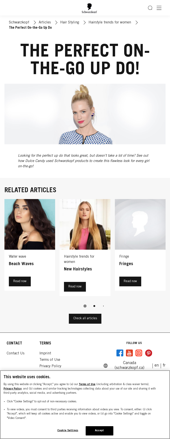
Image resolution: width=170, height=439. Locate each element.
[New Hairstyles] (85, 248)
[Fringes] (140, 248)
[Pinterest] (148, 353)
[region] (85, 404)
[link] (164, 366)
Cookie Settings (67, 430)
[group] (85, 256)
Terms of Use (87, 384)
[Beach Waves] (29, 248)
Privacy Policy (12, 389)
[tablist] (85, 306)
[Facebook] (120, 353)
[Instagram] (139, 353)
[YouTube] (129, 353)
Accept (99, 430)
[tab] (85, 306)
